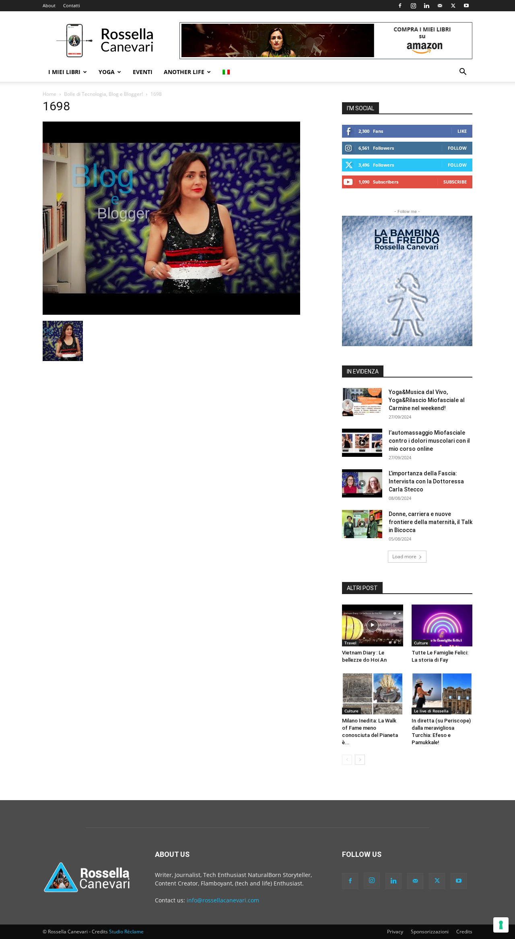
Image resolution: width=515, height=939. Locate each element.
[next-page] (360, 760)
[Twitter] (453, 5)
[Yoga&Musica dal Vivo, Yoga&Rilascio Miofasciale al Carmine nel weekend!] (362, 402)
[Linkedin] (426, 5)
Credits (464, 931)
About (49, 5)
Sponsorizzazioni (430, 931)
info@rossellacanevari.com (223, 900)
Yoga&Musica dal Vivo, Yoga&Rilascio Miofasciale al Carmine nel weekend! (427, 400)
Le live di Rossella (431, 711)
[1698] (171, 312)
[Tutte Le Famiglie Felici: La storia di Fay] (442, 625)
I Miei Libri (64, 72)
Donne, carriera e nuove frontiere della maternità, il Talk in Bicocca (430, 522)
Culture (421, 643)
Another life (184, 72)
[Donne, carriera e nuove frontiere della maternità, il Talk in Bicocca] (362, 524)
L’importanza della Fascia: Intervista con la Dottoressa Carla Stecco (426, 481)
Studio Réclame (126, 931)
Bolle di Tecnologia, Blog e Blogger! (103, 94)
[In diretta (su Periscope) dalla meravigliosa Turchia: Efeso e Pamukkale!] (442, 693)
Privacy (395, 931)
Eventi (142, 72)
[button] (462, 72)
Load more (404, 556)
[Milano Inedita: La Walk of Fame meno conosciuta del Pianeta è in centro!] (372, 693)
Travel (350, 643)
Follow (457, 148)
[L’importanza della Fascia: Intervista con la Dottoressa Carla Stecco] (362, 483)
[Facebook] (400, 5)
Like (462, 131)
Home (49, 94)
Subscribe (455, 182)
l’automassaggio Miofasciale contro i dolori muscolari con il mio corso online (429, 440)
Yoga (107, 72)
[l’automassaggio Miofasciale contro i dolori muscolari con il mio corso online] (362, 443)
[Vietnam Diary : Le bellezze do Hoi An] (372, 625)
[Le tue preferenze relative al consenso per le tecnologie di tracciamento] (501, 925)
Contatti (71, 5)
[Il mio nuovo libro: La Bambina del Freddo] (407, 281)
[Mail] (440, 5)
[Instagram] (413, 5)
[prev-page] (347, 760)
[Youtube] (466, 5)
